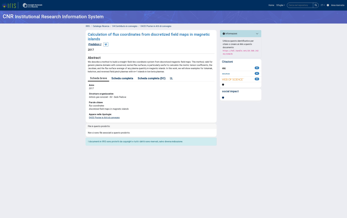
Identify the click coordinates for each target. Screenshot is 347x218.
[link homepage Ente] (32, 5)
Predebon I (94, 44)
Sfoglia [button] (279, 5)
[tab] (171, 78)
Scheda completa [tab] (122, 78)
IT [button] (322, 5)
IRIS (88, 26)
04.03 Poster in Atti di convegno (156, 26)
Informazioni (231, 33)
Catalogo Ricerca (101, 26)
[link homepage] (10, 5)
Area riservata (337, 5)
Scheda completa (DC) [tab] (152, 78)
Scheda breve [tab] (98, 78)
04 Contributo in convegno (124, 26)
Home (271, 5)
